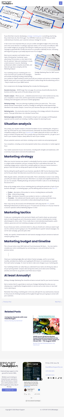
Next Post (58, 302)
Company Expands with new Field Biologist (16, 318)
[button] (9, 389)
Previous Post (6, 302)
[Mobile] (58, 378)
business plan (30, 132)
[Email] (61, 378)
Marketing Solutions (47, 343)
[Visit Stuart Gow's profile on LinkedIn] (25, 390)
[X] (51, 378)
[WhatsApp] (56, 378)
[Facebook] (53, 378)
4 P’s (48, 203)
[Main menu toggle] (60, 3)
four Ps (54, 188)
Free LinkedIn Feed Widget (34, 400)
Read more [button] (27, 386)
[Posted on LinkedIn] (39, 390)
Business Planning (9, 320)
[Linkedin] (48, 378)
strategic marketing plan (34, 36)
